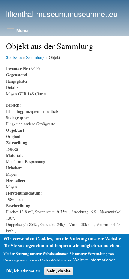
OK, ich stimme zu (23, 271)
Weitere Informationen (95, 259)
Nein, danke (58, 271)
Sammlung (35, 57)
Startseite (14, 57)
